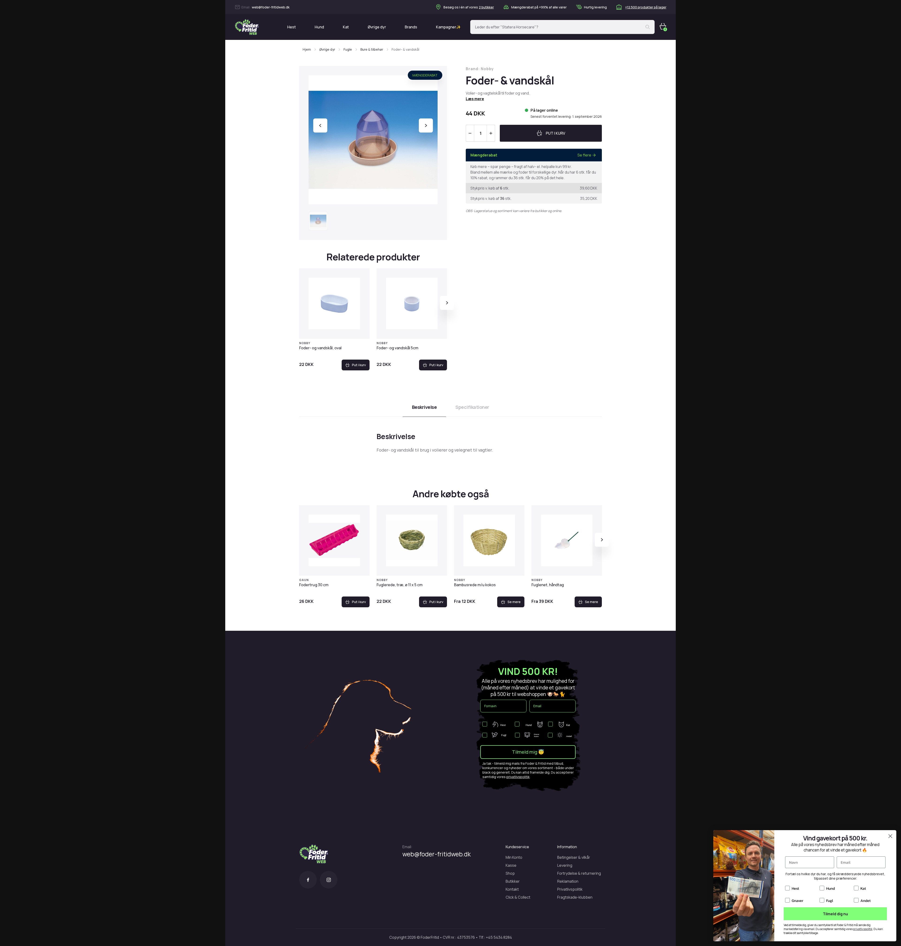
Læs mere (475, 98)
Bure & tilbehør (371, 49)
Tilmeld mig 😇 (528, 752)
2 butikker (486, 7)
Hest (291, 27)
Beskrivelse (424, 407)
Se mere (514, 602)
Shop (510, 873)
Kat (346, 27)
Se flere (584, 155)
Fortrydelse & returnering (579, 873)
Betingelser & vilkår (573, 857)
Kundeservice (517, 846)
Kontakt (512, 889)
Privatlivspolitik (570, 889)
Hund (319, 27)
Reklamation (567, 881)
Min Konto (514, 857)
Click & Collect (518, 897)
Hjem (307, 49)
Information (567, 846)
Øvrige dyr (377, 27)
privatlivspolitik (518, 777)
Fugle (348, 49)
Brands (411, 27)
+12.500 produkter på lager (645, 7)
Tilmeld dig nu (835, 913)
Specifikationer (472, 407)
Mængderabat (425, 75)
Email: (407, 846)
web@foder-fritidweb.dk (271, 7)
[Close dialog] (890, 836)
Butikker (513, 881)
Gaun (304, 580)
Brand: (480, 68)
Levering (564, 865)
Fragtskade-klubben (574, 897)
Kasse (511, 865)
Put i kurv (359, 365)
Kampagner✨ (448, 27)
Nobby (304, 343)
